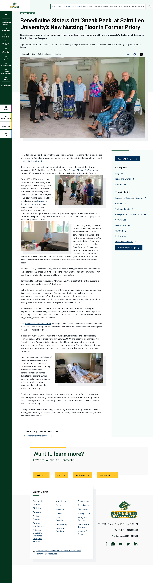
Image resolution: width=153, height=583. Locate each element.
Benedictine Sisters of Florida (38, 323)
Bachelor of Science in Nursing (37, 44)
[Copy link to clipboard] (128, 54)
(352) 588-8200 (131, 536)
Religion (129, 44)
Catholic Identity (65, 44)
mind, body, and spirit (32, 161)
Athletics (37, 508)
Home (53, 6)
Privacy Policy (84, 513)
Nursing (121, 44)
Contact (58, 505)
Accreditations (84, 505)
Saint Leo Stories (69, 6)
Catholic (54, 44)
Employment (83, 501)
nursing (34, 293)
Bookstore (38, 512)
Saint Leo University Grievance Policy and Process (37, 536)
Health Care (112, 44)
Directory (59, 509)
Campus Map (61, 524)
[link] (127, 158)
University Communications (50, 54)
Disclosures (83, 509)
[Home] (14, 5)
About (60, 6)
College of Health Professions (84, 44)
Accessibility (60, 501)
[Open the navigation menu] (6, 14)
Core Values (101, 44)
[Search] (150, 6)
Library (58, 513)
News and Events (81, 6)
